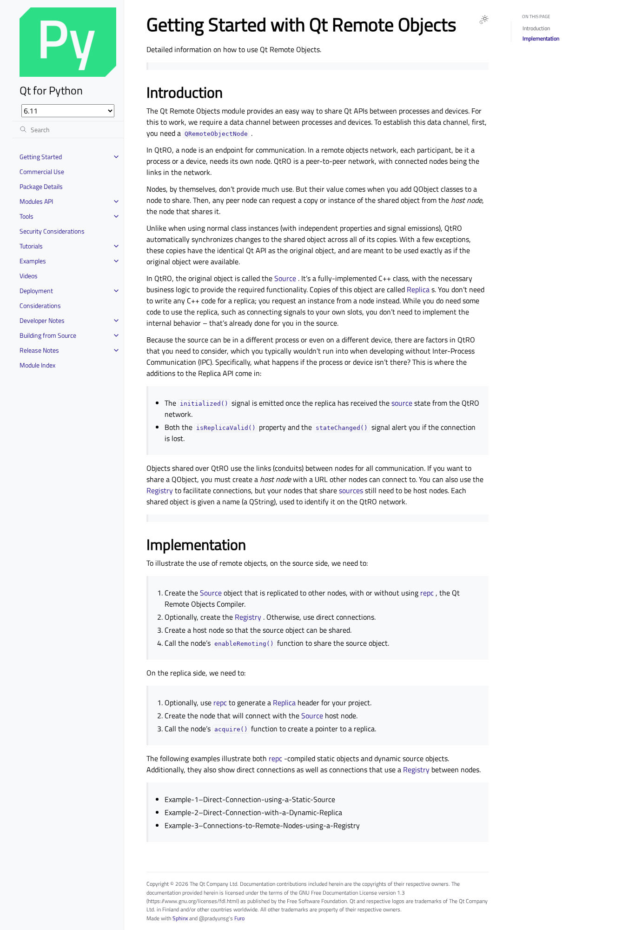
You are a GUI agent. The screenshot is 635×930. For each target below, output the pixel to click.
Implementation (541, 38)
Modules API (36, 201)
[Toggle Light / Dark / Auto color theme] (484, 19)
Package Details (41, 186)
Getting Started (41, 156)
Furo (239, 918)
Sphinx (180, 918)
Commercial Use (42, 171)
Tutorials (31, 246)
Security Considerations (52, 231)
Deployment (36, 290)
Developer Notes (42, 320)
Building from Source (48, 335)
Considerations (40, 305)
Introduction (536, 28)
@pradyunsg (214, 918)
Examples (33, 261)
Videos (29, 276)
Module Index (37, 365)
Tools (26, 216)
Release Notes (39, 350)
